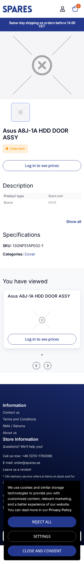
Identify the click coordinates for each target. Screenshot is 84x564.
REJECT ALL (42, 521)
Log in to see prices (42, 165)
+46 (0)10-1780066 (37, 456)
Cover (29, 254)
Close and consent (42, 550)
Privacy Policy (60, 510)
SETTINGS (42, 536)
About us (10, 433)
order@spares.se (27, 463)
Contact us (11, 412)
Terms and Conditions (19, 419)
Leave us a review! (17, 469)
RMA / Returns (14, 426)
